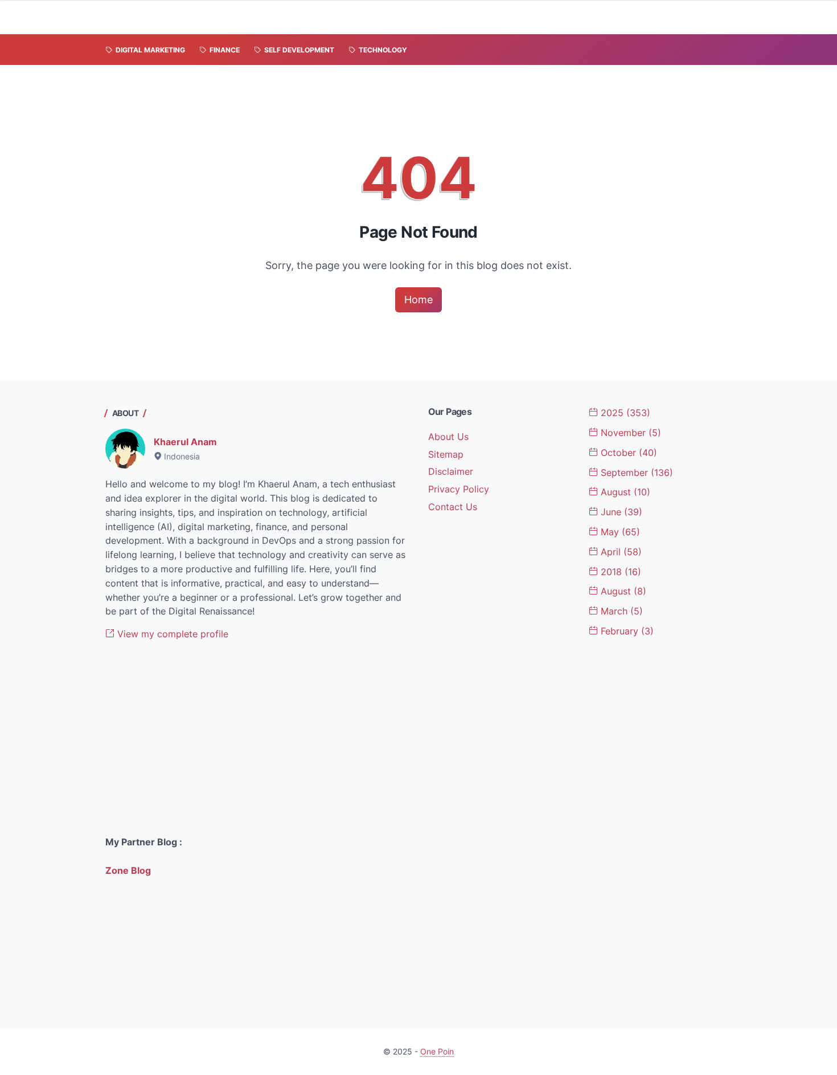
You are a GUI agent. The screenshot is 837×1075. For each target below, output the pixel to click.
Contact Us (452, 506)
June (620, 512)
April (620, 551)
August (624, 492)
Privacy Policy (458, 489)
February (626, 631)
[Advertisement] (257, 738)
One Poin (437, 1051)
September (635, 472)
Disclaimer (450, 471)
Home (418, 300)
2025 (624, 412)
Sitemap (445, 454)
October (627, 452)
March (620, 611)
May (619, 532)
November (629, 432)
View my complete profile (171, 634)
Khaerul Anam (185, 441)
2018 (619, 571)
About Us (448, 436)
